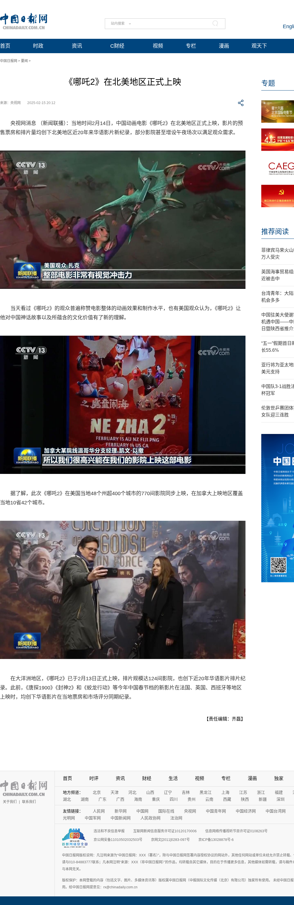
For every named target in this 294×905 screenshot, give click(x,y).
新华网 (121, 811)
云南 (209, 799)
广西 (120, 799)
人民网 (99, 811)
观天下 (259, 46)
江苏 (243, 792)
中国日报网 (8, 61)
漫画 (224, 46)
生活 (173, 778)
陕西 (245, 799)
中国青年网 (216, 811)
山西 (150, 792)
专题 (268, 83)
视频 (158, 46)
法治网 (176, 818)
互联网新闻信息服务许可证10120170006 (165, 831)
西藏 (227, 799)
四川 (174, 799)
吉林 (186, 792)
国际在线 (166, 811)
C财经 (117, 46)
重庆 (156, 799)
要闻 (24, 61)
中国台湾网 (276, 811)
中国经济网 (246, 811)
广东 (102, 799)
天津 (115, 792)
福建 (279, 792)
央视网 (190, 811)
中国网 (142, 811)
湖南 (85, 799)
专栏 (191, 46)
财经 (146, 778)
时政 (38, 46)
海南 (138, 799)
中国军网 (93, 818)
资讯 (77, 46)
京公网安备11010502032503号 (118, 840)
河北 (132, 792)
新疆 (263, 799)
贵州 (191, 799)
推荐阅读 (275, 231)
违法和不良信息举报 (109, 831)
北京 (97, 792)
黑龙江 (206, 792)
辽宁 (168, 792)
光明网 (69, 818)
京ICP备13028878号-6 (216, 840)
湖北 (67, 799)
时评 (93, 778)
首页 (5, 46)
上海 (225, 792)
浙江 (261, 792)
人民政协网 (150, 818)
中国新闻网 (121, 818)
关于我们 (10, 802)
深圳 (280, 799)
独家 (278, 778)
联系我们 (29, 802)
